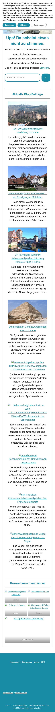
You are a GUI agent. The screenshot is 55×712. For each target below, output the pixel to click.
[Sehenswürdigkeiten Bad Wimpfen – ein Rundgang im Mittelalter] (27, 179)
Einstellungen (39, 25)
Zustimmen (9, 25)
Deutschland (27, 639)
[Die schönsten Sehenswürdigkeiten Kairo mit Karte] (27, 312)
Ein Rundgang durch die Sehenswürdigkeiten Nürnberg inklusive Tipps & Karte (27, 258)
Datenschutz (27, 662)
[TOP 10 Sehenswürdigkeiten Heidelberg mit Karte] (27, 114)
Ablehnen (23, 25)
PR (43, 662)
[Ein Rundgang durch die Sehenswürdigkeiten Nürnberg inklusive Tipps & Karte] (27, 240)
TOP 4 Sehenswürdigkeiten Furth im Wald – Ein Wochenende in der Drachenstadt (27, 416)
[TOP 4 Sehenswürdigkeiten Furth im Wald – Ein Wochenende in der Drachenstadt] (27, 407)
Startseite (44, 68)
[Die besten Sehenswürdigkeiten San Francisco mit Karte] (27, 495)
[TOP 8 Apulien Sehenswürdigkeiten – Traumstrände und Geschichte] (27, 362)
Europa (39, 613)
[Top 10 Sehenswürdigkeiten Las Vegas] (28, 534)
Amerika (39, 600)
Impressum (14, 662)
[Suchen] (46, 78)
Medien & (38, 662)
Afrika (16, 600)
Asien (15, 613)
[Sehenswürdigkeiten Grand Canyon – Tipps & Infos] (28, 455)
